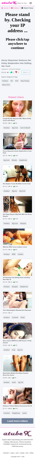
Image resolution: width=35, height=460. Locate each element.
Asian (14, 382)
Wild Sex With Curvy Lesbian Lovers (15, 247)
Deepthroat (23, 160)
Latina (24, 413)
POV (16, 81)
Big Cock (15, 128)
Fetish (23, 317)
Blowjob (23, 223)
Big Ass (14, 191)
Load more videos (17, 420)
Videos (16, 8)
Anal (13, 350)
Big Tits (20, 382)
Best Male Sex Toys (20, 3)
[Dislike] (16, 72)
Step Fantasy (25, 81)
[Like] (11, 72)
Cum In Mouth (25, 128)
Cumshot (15, 317)
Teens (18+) (6, 85)
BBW (13, 254)
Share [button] (25, 72)
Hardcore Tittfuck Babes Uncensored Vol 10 (17, 406)
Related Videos (16, 97)
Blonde (14, 160)
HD (12, 81)
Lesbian (20, 254)
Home (5, 8)
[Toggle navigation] (30, 3)
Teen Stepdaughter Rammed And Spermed (17, 310)
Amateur (5, 81)
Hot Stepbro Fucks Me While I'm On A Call (16, 183)
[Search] (9, 3)
